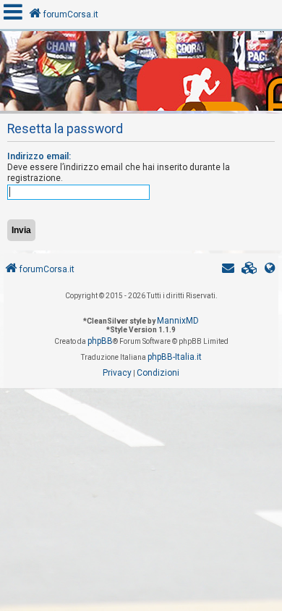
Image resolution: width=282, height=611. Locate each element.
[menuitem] (249, 270)
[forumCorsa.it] (141, 74)
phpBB (100, 341)
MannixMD (178, 321)
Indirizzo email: (39, 156)
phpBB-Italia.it (175, 357)
